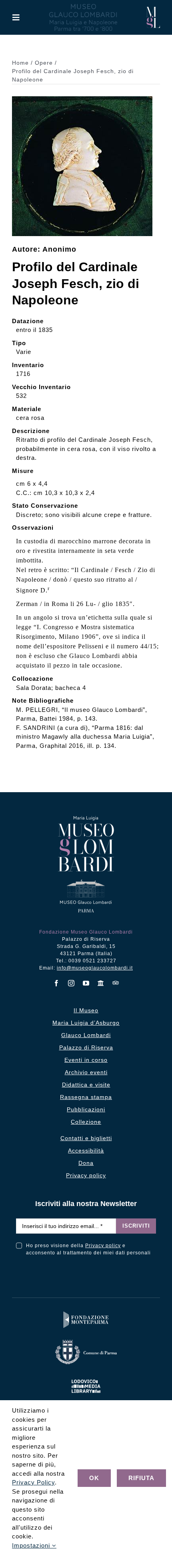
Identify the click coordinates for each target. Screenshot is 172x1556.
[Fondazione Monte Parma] (86, 1313)
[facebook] (56, 983)
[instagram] (71, 983)
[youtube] (86, 983)
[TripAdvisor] (115, 983)
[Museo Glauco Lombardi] (153, 9)
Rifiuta (141, 1478)
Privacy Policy (33, 1482)
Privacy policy (103, 1245)
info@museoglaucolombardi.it (95, 968)
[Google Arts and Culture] (101, 983)
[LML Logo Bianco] (86, 1378)
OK (94, 1478)
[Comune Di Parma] (85, 1341)
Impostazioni (32, 1545)
